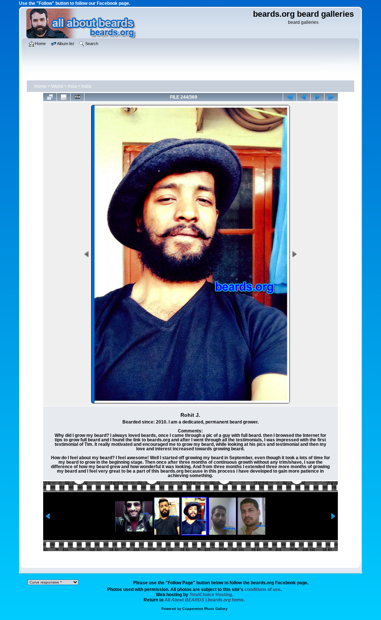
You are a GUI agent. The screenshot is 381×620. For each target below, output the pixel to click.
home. (204, 600)
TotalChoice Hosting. (211, 594)
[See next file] (317, 97)
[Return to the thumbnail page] (50, 97)
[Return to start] (290, 97)
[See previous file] (303, 97)
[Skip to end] (331, 97)
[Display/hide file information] (63, 97)
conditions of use (262, 589)
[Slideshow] (77, 97)
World (57, 86)
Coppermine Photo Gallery (204, 609)
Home (40, 86)
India (86, 86)
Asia (72, 86)
